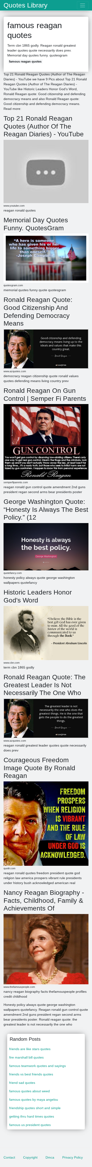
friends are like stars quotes (29, 1049)
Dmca (50, 1157)
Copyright (30, 1157)
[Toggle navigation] (82, 5)
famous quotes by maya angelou (33, 1099)
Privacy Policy (72, 1157)
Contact (9, 1157)
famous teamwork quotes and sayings (37, 1066)
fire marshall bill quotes (26, 1057)
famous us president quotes (30, 1125)
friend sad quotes (22, 1083)
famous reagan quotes (25, 61)
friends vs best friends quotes (31, 1074)
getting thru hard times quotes (31, 1116)
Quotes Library (25, 5)
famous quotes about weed (29, 1091)
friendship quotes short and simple (35, 1108)
